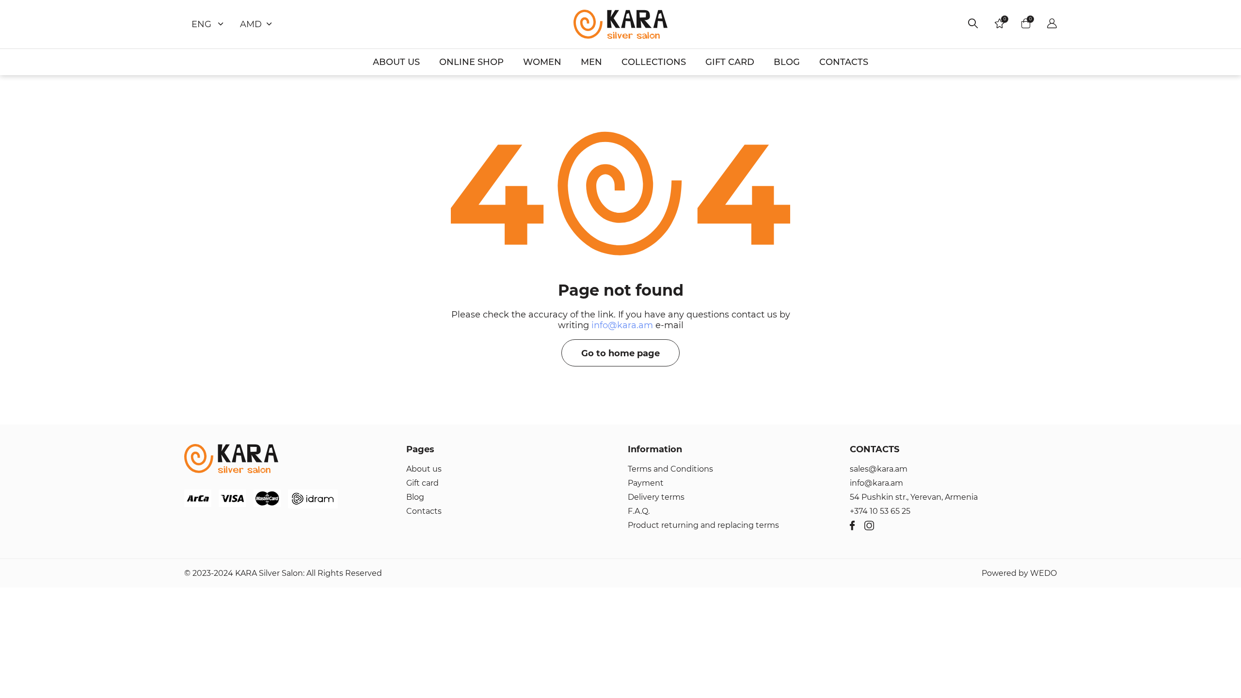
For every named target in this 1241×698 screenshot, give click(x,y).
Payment (646, 483)
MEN (591, 62)
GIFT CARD (729, 62)
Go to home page (620, 353)
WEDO (1043, 573)
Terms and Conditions (670, 469)
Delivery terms (656, 497)
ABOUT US (396, 62)
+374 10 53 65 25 (880, 511)
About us (424, 469)
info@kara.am (622, 325)
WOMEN (542, 62)
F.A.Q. (639, 511)
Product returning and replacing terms (703, 525)
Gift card (422, 483)
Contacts (424, 511)
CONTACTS (843, 62)
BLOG (787, 62)
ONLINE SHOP (471, 62)
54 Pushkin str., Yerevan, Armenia (914, 497)
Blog (415, 497)
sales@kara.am (878, 469)
